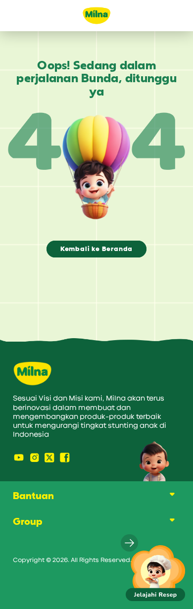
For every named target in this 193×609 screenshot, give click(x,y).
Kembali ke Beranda (96, 249)
